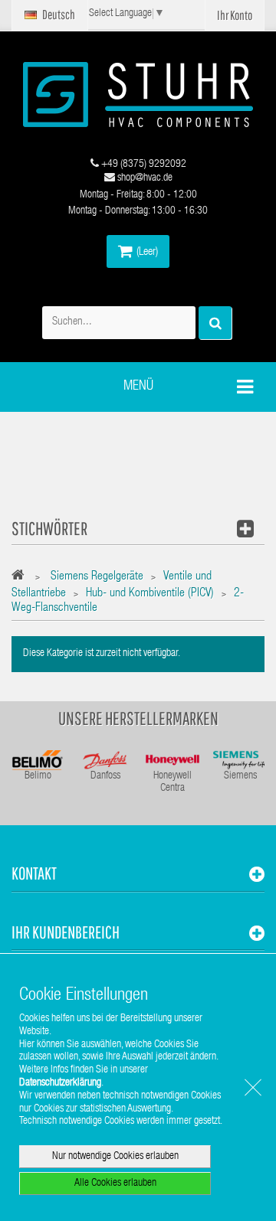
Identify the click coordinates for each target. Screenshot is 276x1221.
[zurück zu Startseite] (22, 577)
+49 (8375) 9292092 (142, 164)
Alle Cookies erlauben (115, 1183)
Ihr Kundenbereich (66, 932)
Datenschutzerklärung (60, 1083)
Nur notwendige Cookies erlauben (115, 1156)
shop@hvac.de (143, 178)
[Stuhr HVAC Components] (138, 94)
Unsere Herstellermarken (138, 718)
